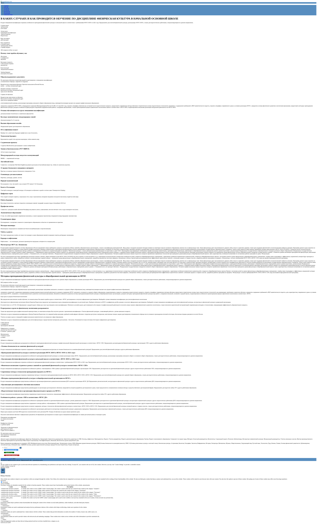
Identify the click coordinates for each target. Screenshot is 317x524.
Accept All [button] (12, 466)
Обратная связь (8, 14)
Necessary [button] (3, 480)
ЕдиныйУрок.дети (6, 458)
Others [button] (2, 518)
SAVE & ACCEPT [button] (6, 522)
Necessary (5, 482)
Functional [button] (3, 499)
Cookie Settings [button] (5, 466)
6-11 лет (6, 7)
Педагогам (7, 11)
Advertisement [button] (4, 513)
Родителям (7, 13)
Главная (6, 5)
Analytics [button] (3, 508)
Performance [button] (4, 504)
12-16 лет (6, 8)
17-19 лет (6, 10)
